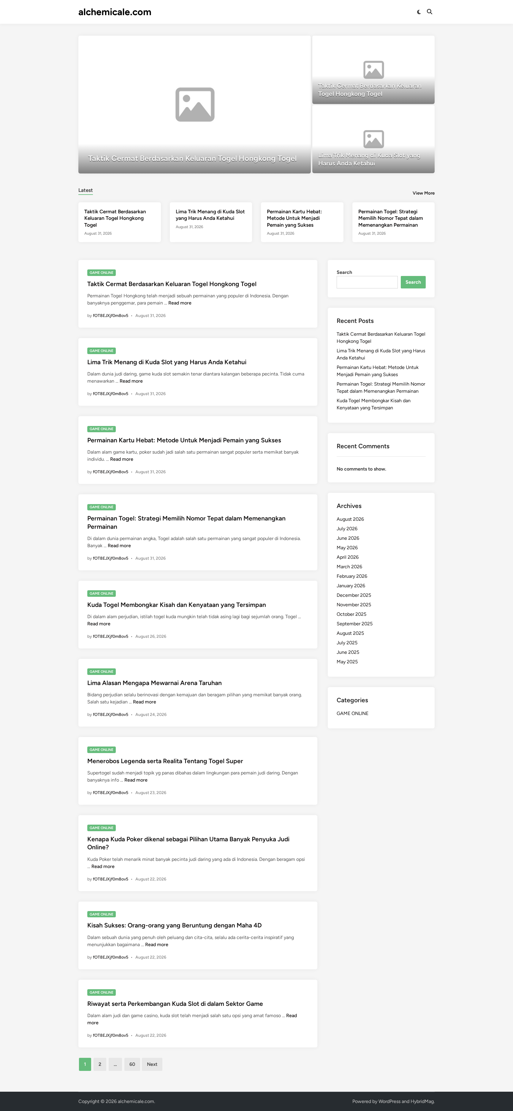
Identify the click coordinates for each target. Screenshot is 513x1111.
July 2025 (347, 643)
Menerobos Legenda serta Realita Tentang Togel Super (165, 761)
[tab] (85, 189)
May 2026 (347, 547)
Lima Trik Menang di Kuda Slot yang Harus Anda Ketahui (166, 362)
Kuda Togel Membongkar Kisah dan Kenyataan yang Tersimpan (176, 604)
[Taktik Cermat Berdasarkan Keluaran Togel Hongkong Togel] (194, 104)
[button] (283, 43)
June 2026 (348, 538)
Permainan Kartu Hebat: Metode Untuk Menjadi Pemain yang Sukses (294, 218)
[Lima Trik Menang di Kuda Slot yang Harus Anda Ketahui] (373, 139)
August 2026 (350, 519)
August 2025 (350, 633)
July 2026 (347, 528)
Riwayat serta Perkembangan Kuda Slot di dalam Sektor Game (175, 1003)
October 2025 (351, 614)
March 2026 (349, 566)
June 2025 (348, 652)
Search (344, 272)
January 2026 (351, 585)
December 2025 (354, 595)
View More (424, 193)
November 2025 (354, 604)
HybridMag (422, 1101)
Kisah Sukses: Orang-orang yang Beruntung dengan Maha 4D (174, 925)
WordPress (389, 1101)
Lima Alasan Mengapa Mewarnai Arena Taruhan (154, 683)
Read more (179, 303)
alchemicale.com (114, 12)
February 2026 (352, 576)
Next (152, 1064)
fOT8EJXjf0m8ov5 (110, 315)
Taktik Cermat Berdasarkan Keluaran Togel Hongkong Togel (115, 218)
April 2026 (348, 557)
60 (132, 1064)
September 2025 (355, 623)
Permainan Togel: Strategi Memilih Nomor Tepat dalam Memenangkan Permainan (390, 218)
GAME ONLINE (101, 273)
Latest (85, 190)
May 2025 (347, 662)
